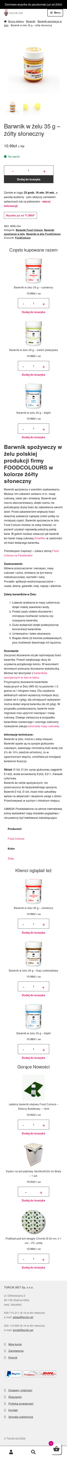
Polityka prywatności (21, 1404)
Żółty (11, 858)
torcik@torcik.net (23, 1330)
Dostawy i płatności (20, 1390)
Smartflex (40, 538)
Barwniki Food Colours (29, 230)
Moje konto (15, 1344)
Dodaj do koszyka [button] (33, 312)
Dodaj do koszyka (28, 179)
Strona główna (16, 21)
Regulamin (15, 1397)
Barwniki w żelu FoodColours (43, 234)
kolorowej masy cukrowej (43, 726)
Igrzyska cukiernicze (20, 1417)
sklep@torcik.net (23, 1317)
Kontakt (13, 1410)
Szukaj (33, 1452)
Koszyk (12, 1357)
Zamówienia (16, 1351)
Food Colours (16, 839)
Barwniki (30, 21)
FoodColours (23, 237)
